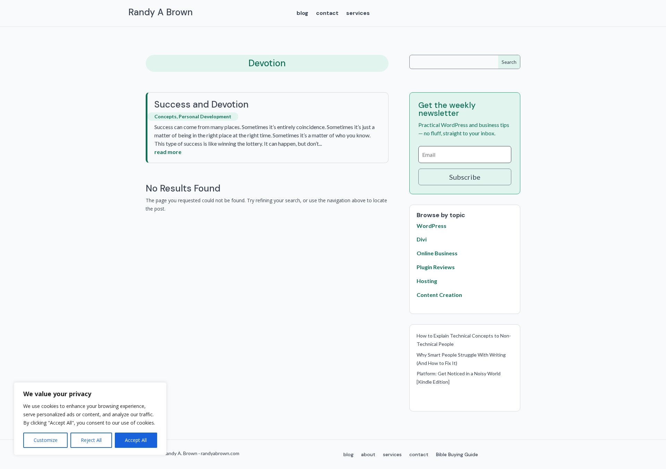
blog (302, 14)
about (368, 455)
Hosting (427, 281)
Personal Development (205, 116)
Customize (46, 440)
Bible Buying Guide (457, 455)
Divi (422, 239)
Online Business (437, 253)
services (358, 14)
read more (167, 151)
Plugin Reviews (436, 267)
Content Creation (439, 294)
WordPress (431, 225)
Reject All (91, 440)
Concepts (165, 116)
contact (327, 14)
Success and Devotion (201, 104)
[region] (90, 418)
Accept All (136, 440)
